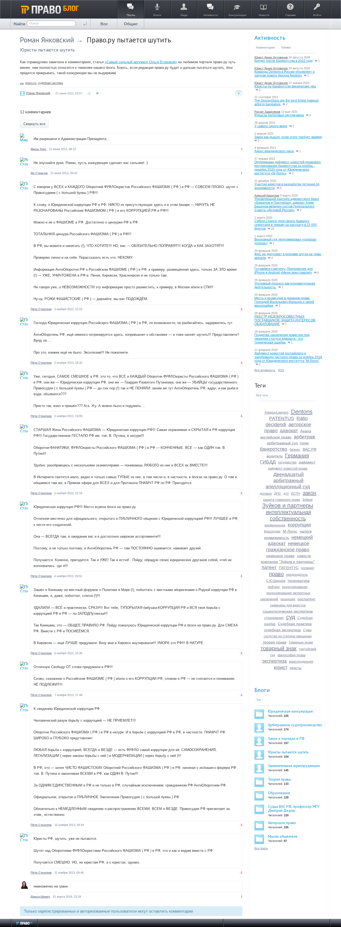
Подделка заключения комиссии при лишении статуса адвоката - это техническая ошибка (282, 338)
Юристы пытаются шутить (47, 50)
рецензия (288, 599)
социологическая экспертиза (288, 611)
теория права (274, 642)
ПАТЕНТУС (289, 568)
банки (304, 443)
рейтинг (274, 587)
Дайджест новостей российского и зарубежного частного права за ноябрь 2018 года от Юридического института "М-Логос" (288, 357)
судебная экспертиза (282, 630)
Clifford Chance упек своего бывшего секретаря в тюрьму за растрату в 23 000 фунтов (285, 224)
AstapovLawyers (277, 412)
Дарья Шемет (40, 896)
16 (272, 228)
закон (309, 493)
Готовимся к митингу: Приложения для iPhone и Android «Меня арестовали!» (283, 270)
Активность (269, 37)
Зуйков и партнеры (287, 505)
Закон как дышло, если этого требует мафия (288, 137)
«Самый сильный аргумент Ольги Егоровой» (141, 62)
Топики (285, 47)
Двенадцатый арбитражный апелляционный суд (288, 480)
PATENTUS (281, 418)
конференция (275, 525)
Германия (297, 455)
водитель (275, 456)
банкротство (273, 449)
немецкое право (280, 556)
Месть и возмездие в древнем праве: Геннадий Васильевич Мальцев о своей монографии (284, 301)
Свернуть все (34, 124)
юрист (280, 667)
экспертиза (274, 661)
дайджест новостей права (287, 468)
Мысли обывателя (282, 836)
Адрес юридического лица (274, 151)
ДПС (277, 494)
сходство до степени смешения (288, 636)
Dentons (301, 411)
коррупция (299, 525)
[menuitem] (104, 24)
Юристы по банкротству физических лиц (285, 86)
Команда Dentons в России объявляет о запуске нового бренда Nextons (284, 73)
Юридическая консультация (290, 711)
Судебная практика (295, 624)
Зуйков (307, 500)
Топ (258, 699)
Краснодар (272, 531)
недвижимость (276, 538)
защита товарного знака (281, 500)
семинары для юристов (288, 605)
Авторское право (282, 822)
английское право (275, 437)
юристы (296, 668)
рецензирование (295, 587)
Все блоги (261, 848)
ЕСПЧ (295, 494)
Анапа (305, 431)
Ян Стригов (39, 173)
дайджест (307, 462)
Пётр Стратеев (41, 309)
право (276, 574)
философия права (292, 655)
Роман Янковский (47, 39)
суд (290, 617)
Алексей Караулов (266, 195)
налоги (306, 531)
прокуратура (299, 580)
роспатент (306, 599)
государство (287, 462)
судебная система (50, 83)
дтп (286, 494)
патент (269, 567)
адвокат (289, 430)
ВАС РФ (309, 449)
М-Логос (290, 531)
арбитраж (304, 436)
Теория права (279, 779)
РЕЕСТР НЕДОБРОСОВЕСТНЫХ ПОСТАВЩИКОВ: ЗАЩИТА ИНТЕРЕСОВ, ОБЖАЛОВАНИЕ (285, 320)
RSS (281, 370)
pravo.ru (30, 83)
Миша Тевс (38, 149)
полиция (307, 568)
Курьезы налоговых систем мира (279, 115)
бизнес (295, 449)
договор (266, 494)
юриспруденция (301, 662)
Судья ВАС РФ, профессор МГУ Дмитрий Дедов (293, 808)
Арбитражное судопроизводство (295, 724)
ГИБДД (268, 462)
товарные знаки (301, 642)
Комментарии (265, 47)
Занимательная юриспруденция (294, 765)
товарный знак (279, 648)
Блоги (262, 690)
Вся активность (264, 370)
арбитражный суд (282, 443)
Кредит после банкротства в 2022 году (283, 61)
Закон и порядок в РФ (286, 738)
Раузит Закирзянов (267, 111)
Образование (279, 792)
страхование (274, 618)
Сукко (307, 630)
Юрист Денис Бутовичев (271, 57)
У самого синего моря (270, 126)
